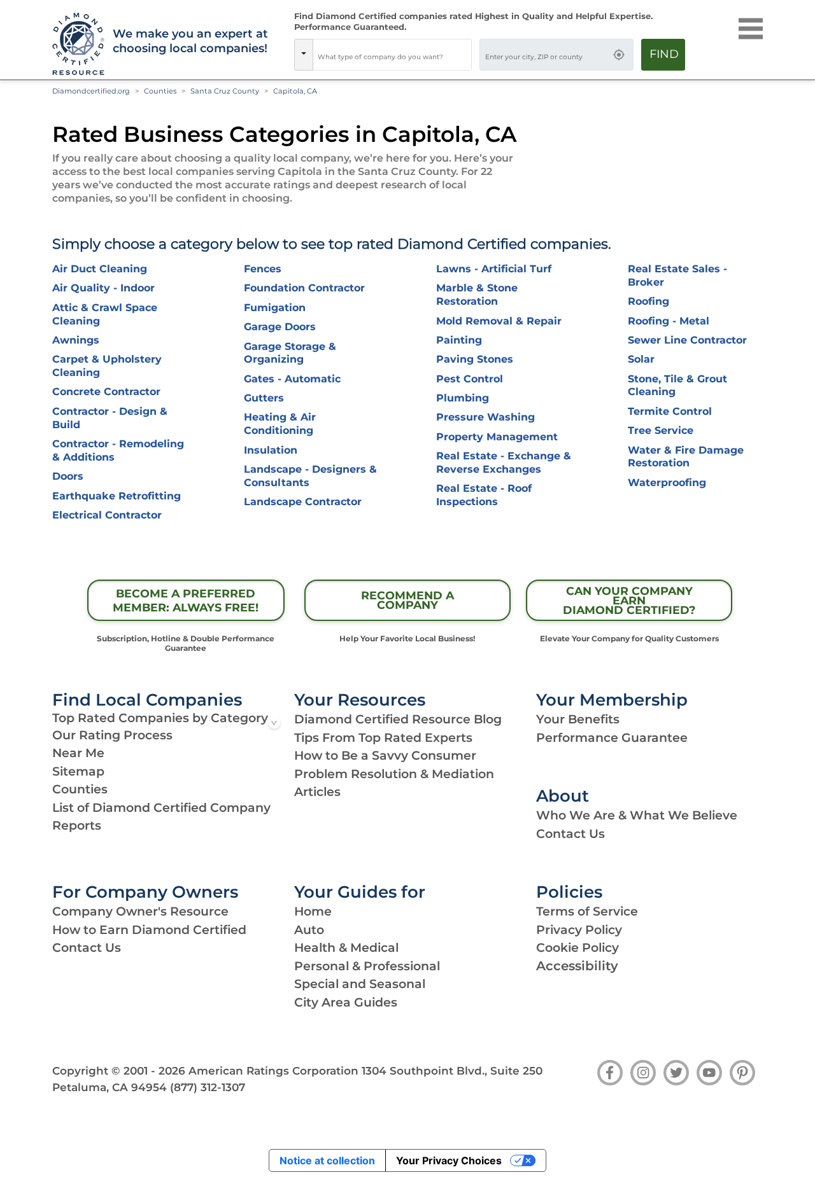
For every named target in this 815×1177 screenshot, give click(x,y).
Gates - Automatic (292, 379)
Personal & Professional (367, 966)
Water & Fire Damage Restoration (686, 457)
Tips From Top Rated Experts (383, 737)
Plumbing (462, 398)
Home (313, 911)
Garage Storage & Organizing (290, 353)
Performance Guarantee (612, 737)
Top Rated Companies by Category (160, 718)
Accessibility (577, 965)
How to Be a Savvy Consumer (385, 755)
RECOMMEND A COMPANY (407, 599)
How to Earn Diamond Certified (149, 930)
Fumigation (275, 308)
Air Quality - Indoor (103, 288)
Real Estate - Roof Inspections (484, 495)
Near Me (78, 753)
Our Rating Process (112, 735)
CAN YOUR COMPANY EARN (629, 600)
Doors (67, 476)
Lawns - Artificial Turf (493, 269)
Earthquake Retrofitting (116, 496)
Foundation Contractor (304, 288)
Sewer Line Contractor (687, 340)
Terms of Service (587, 911)
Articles (317, 791)
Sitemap (78, 771)
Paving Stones (474, 359)
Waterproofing (667, 483)
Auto (309, 930)
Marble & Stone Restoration (477, 294)
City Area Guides (345, 1002)
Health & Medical (346, 947)
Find (664, 54)
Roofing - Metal (668, 321)
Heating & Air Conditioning (280, 423)
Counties (160, 91)
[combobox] (392, 55)
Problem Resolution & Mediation (394, 774)
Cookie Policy (577, 947)
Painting (459, 340)
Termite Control (670, 411)
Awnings (75, 340)
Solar (641, 359)
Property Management (497, 437)
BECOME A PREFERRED (186, 601)
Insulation (270, 450)
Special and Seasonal (359, 984)
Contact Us (570, 833)
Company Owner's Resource (140, 911)
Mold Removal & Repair (499, 321)
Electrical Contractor (107, 515)
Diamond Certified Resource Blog (398, 719)
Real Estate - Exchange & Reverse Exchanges (503, 462)
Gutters (264, 398)
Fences (262, 269)
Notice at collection (327, 1160)
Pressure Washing (485, 417)
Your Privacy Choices (449, 1160)
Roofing (648, 301)
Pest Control (469, 379)
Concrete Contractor (106, 392)
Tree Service (660, 430)
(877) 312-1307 (207, 1087)
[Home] (74, 44)
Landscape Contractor (303, 502)
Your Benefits (578, 719)
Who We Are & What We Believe (636, 815)
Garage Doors (280, 327)
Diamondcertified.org (91, 91)
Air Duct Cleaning (99, 269)
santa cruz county (224, 91)
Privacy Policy (579, 930)
